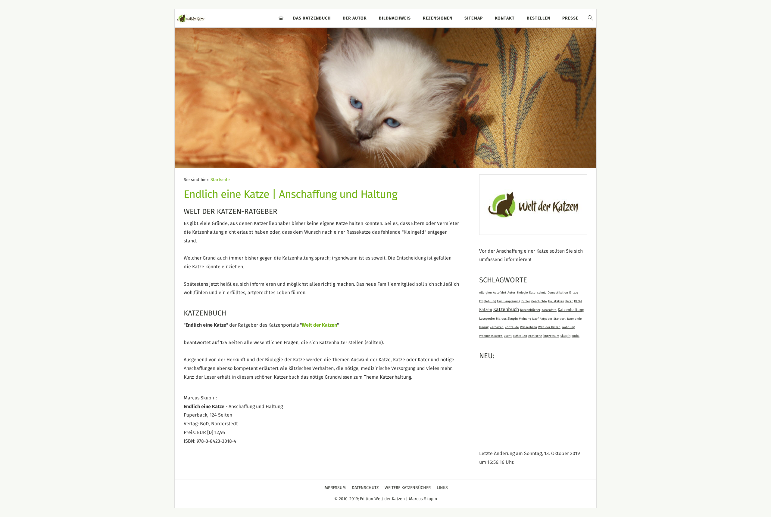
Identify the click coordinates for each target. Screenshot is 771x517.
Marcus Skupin (507, 318)
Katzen (485, 310)
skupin (565, 335)
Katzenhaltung (571, 310)
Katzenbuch (506, 309)
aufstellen (520, 335)
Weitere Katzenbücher (408, 488)
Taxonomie (574, 318)
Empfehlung (487, 301)
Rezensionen (437, 18)
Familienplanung (508, 301)
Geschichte (539, 301)
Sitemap (473, 18)
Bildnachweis (395, 18)
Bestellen (538, 18)
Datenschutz (537, 292)
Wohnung (568, 327)
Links (442, 488)
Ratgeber (546, 318)
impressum (551, 335)
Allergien (485, 292)
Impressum (334, 488)
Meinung (525, 318)
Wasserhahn (528, 327)
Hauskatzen (556, 301)
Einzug (573, 292)
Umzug (484, 327)
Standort (560, 318)
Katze (578, 301)
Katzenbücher (530, 310)
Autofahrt (499, 292)
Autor (511, 292)
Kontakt (505, 18)
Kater (569, 301)
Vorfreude (512, 327)
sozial (575, 335)
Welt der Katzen (319, 325)
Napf (535, 318)
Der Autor (355, 18)
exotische (535, 335)
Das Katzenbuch (312, 18)
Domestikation (558, 292)
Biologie (522, 292)
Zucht (508, 335)
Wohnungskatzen (491, 335)
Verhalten (497, 327)
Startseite (220, 180)
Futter (525, 301)
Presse (570, 18)
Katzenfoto (549, 310)
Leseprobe (487, 318)
